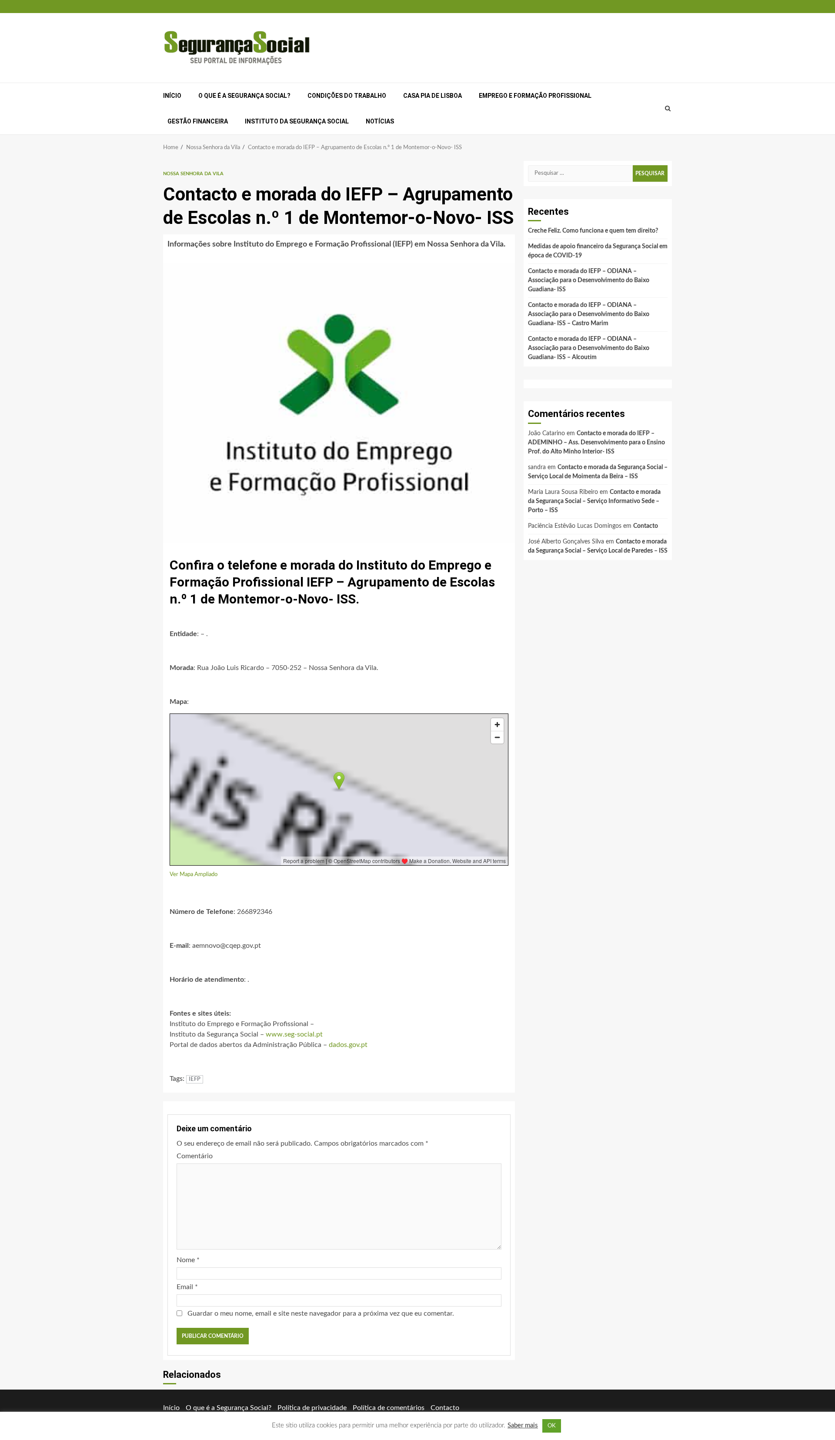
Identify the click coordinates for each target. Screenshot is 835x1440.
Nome (188, 1260)
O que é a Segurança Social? (244, 95)
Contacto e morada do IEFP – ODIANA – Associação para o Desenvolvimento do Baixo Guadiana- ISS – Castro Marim (588, 314)
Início (172, 95)
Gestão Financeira (197, 121)
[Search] (668, 108)
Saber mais (523, 1425)
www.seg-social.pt (294, 1034)
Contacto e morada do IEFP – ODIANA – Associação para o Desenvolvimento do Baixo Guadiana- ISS (588, 280)
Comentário (195, 1156)
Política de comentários (388, 1407)
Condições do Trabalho (346, 95)
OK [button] (552, 1426)
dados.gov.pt (348, 1044)
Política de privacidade (312, 1407)
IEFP (194, 1079)
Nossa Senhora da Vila (193, 173)
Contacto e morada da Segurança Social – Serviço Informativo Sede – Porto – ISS (594, 501)
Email (187, 1286)
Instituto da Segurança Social (297, 121)
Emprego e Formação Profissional (535, 95)
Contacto (645, 526)
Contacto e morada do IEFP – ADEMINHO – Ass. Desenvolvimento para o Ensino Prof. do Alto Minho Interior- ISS (596, 442)
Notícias (380, 121)
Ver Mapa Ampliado (193, 874)
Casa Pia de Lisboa (432, 95)
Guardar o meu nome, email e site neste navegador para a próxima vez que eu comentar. (320, 1313)
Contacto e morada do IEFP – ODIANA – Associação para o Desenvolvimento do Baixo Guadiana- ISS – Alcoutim (588, 348)
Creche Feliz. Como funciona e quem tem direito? (593, 231)
